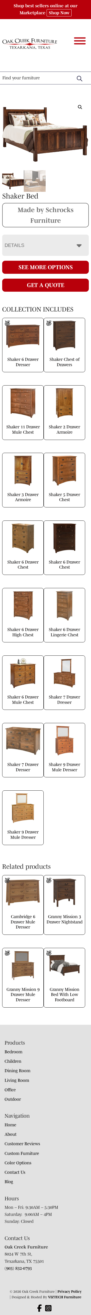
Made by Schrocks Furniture (46, 215)
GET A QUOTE (45, 285)
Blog (9, 1181)
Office (10, 1089)
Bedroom (13, 1051)
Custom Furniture (22, 1153)
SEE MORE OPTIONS (45, 267)
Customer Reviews (22, 1143)
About (11, 1134)
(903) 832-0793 (18, 1268)
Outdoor (13, 1099)
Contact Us (15, 1172)
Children (13, 1061)
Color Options (18, 1162)
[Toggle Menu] (80, 40)
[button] (80, 107)
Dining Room (17, 1070)
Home (10, 1124)
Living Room (17, 1080)
